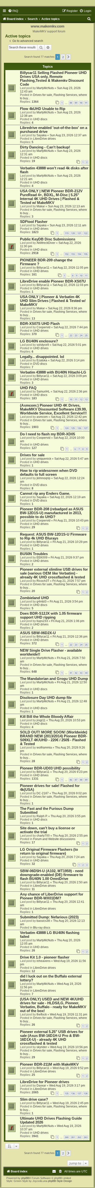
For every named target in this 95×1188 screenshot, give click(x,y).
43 (81, 673)
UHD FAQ (28, 388)
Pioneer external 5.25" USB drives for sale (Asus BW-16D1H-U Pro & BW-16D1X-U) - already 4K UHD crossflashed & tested (51, 1037)
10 (81, 275)
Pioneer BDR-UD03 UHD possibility (50, 768)
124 (66, 428)
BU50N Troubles (34, 554)
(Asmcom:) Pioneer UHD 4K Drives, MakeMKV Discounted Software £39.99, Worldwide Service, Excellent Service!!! (53, 409)
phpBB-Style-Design (60, 1180)
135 (66, 1093)
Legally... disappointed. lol (42, 357)
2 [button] (63, 57)
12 (81, 399)
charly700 (43, 835)
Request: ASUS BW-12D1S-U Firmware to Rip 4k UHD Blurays (53, 536)
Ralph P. (42, 816)
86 (71, 779)
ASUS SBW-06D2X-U (38, 633)
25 (86, 335)
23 (76, 335)
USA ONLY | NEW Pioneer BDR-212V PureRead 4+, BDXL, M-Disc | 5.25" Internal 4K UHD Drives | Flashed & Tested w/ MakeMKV (51, 197)
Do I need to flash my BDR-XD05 (47, 434)
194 (79, 254)
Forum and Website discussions (54, 839)
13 (86, 399)
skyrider (42, 1047)
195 (85, 254)
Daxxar (41, 1085)
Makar (41, 206)
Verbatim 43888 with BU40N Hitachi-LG (53, 372)
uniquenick (44, 458)
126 (79, 428)
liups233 (42, 621)
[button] (68, 57)
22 (71, 335)
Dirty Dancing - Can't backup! (45, 147)
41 (71, 673)
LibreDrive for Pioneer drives (44, 1082)
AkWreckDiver (46, 243)
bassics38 (43, 921)
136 (73, 1093)
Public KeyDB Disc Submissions (47, 239)
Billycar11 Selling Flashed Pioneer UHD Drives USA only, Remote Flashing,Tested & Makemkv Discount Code (53, 78)
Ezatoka (42, 360)
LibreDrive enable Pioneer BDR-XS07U (53, 281)
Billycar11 (43, 267)
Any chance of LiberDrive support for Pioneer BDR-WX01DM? (51, 896)
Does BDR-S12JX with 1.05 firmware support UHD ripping (51, 615)
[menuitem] (13, 11)
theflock (42, 1014)
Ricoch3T (43, 581)
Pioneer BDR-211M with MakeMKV (49, 1064)
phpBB (25, 1178)
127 (85, 428)
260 (66, 1137)
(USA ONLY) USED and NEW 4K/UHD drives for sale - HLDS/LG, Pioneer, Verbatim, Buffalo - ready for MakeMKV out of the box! (53, 1005)
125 (73, 428)
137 (79, 1093)
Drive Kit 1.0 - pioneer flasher (44, 957)
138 (85, 1093)
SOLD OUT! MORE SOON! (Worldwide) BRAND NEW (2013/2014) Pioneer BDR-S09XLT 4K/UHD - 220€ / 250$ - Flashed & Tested (53, 738)
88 (71, 102)
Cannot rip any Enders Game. (45, 493)
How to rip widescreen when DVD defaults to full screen (48, 472)
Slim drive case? (34, 1099)
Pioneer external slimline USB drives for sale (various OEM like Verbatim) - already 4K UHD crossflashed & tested (54, 573)
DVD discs (40, 364)
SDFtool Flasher (34, 222)
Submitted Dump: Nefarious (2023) (49, 917)
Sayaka (42, 135)
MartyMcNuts (45, 88)
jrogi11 (41, 720)
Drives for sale (32, 455)
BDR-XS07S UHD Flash (40, 324)
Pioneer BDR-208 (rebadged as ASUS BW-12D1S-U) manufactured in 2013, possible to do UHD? (51, 513)
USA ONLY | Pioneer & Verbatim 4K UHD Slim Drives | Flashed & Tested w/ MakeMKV (53, 301)
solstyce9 (43, 345)
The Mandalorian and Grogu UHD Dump (54, 679)
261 (73, 1137)
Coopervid (43, 327)
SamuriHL (43, 391)
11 (86, 275)
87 (76, 779)
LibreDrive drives (44, 138)
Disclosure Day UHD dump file (46, 698)
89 (76, 102)
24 (81, 335)
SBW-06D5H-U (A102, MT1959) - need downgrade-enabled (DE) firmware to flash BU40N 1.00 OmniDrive (51, 875)
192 (66, 254)
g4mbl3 (42, 601)
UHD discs (40, 119)
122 (85, 233)
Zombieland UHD (34, 598)
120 (73, 233)
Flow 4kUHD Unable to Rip (42, 109)
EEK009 (42, 557)
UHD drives (40, 228)
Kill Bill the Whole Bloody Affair (47, 717)
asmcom (42, 417)
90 (81, 102)
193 (73, 254)
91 (86, 102)
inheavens (43, 961)
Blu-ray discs (41, 927)
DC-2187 (43, 793)
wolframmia (44, 747)
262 (79, 1137)
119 (66, 233)
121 (79, 233)
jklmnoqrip (43, 478)
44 (86, 673)
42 (76, 673)
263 (85, 1137)
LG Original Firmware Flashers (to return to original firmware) (49, 851)
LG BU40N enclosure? (39, 341)
